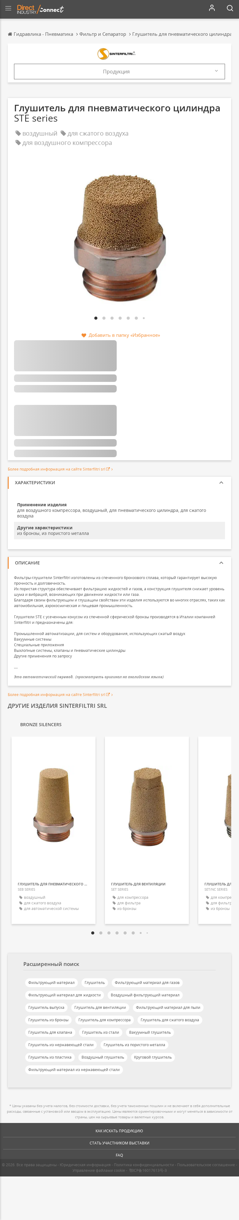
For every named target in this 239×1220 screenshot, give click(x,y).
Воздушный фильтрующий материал (145, 995)
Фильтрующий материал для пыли (168, 1007)
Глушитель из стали (100, 1032)
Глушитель (95, 982)
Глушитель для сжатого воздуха (170, 1020)
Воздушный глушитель (103, 1057)
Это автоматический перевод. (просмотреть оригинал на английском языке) (89, 677)
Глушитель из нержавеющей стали (61, 1044)
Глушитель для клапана (50, 1032)
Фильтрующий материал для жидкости (64, 995)
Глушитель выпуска (46, 1007)
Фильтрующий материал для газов (147, 982)
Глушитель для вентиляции (100, 1007)
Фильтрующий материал (51, 982)
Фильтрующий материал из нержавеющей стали (74, 1069)
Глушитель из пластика (50, 1057)
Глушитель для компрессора (104, 1020)
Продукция (116, 71)
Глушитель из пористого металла (134, 1044)
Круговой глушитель (153, 1057)
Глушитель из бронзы (48, 1020)
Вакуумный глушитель (150, 1032)
